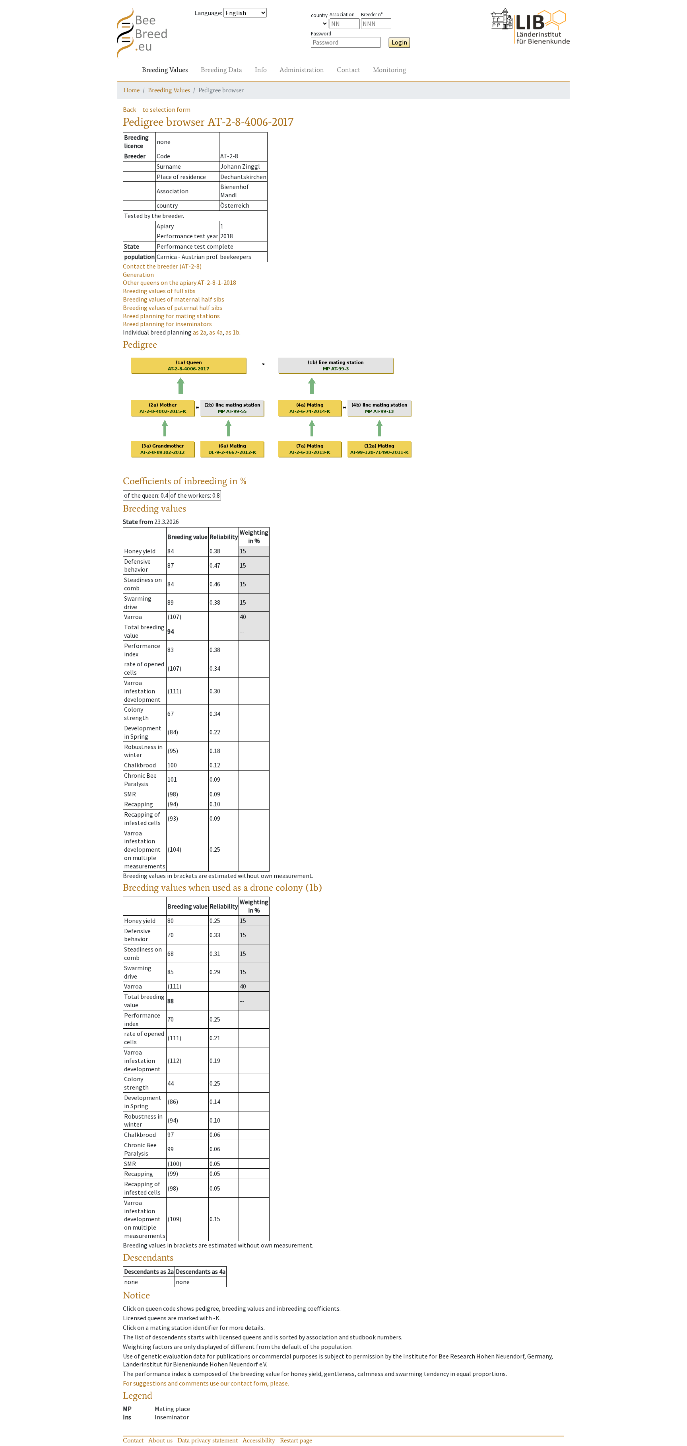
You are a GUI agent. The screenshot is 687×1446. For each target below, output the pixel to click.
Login (399, 42)
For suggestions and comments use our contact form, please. (206, 1383)
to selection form (166, 109)
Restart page (296, 1440)
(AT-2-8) (162, 266)
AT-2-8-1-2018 (179, 282)
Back (129, 109)
